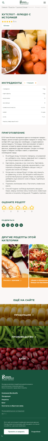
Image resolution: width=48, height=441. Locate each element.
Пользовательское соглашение (13, 411)
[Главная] (24, 3)
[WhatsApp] (7, 225)
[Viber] (21, 225)
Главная (4, 7)
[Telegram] (3, 225)
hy (2, 414)
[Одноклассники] (16, 225)
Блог (3, 403)
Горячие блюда (21, 7)
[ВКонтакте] (12, 225)
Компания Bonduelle (10, 393)
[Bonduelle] (8, 377)
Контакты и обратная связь (12, 406)
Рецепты (12, 7)
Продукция (6, 396)
